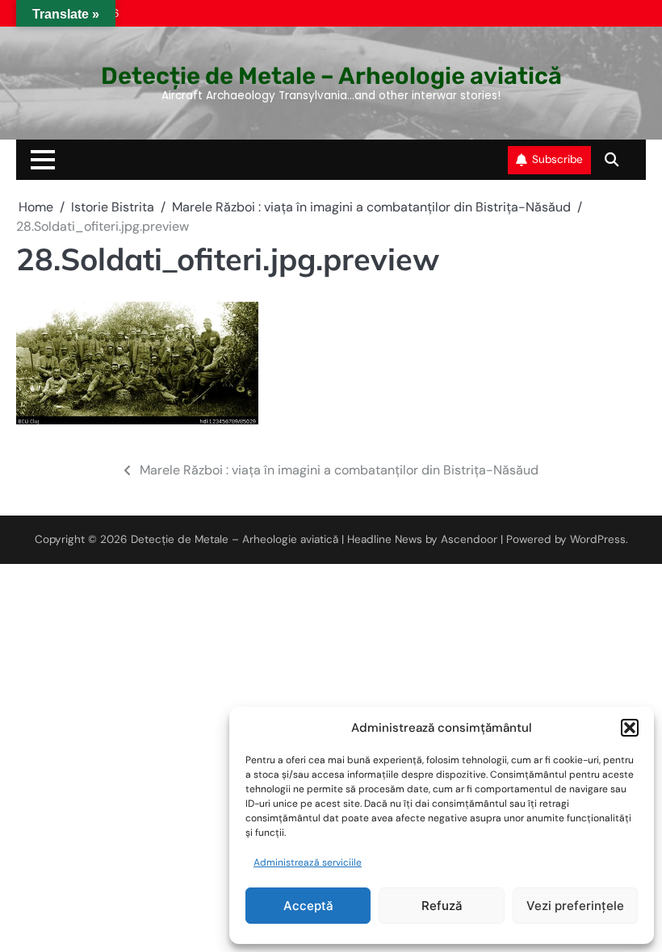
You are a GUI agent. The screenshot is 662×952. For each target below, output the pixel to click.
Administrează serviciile (307, 862)
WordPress (598, 539)
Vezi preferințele (575, 905)
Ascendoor (469, 539)
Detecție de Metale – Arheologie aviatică (331, 76)
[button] (630, 728)
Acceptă (308, 905)
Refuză (442, 905)
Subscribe (557, 159)
